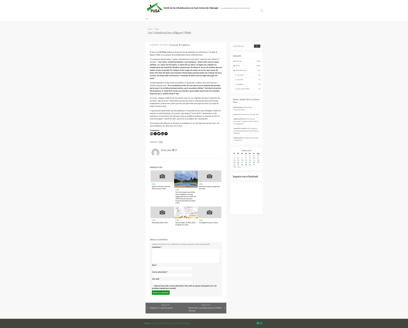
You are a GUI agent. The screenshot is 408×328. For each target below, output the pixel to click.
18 (258, 160)
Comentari (157, 247)
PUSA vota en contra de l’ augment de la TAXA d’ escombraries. (246, 121)
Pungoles (248, 84)
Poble (157, 29)
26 (234, 164)
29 (246, 164)
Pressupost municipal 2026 (249, 114)
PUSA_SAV (174, 45)
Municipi (248, 61)
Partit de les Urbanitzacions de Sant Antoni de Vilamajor (170, 323)
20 (238, 162)
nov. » (239, 167)
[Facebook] (151, 133)
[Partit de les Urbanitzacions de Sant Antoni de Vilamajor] (155, 8)
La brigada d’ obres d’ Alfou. (208, 223)
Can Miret (248, 75)
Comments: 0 (185, 45)
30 (250, 164)
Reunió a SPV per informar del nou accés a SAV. (161, 187)
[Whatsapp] (155, 133)
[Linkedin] (162, 133)
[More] (166, 133)
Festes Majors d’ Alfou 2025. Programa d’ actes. (185, 224)
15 (246, 160)
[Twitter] (158, 133)
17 (254, 160)
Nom (154, 265)
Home (150, 29)
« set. (235, 167)
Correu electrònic (160, 272)
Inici (147, 19)
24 (254, 162)
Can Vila (248, 79)
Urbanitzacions (248, 70)
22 (246, 162)
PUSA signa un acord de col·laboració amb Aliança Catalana (246, 130)
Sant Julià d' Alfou (248, 89)
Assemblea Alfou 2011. (160, 223)
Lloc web (155, 279)
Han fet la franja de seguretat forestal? (209, 187)
